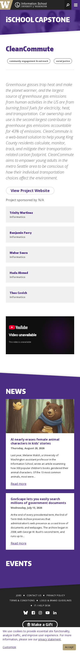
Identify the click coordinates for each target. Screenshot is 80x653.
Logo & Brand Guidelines (55, 600)
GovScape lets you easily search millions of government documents (38, 501)
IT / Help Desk (42, 605)
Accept (69, 647)
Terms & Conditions (22, 600)
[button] (67, 5)
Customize (9, 647)
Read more (18, 484)
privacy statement (49, 639)
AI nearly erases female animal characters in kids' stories (35, 441)
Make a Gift (41, 624)
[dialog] (40, 640)
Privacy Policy (56, 595)
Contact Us (34, 595)
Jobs (18, 595)
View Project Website (30, 190)
